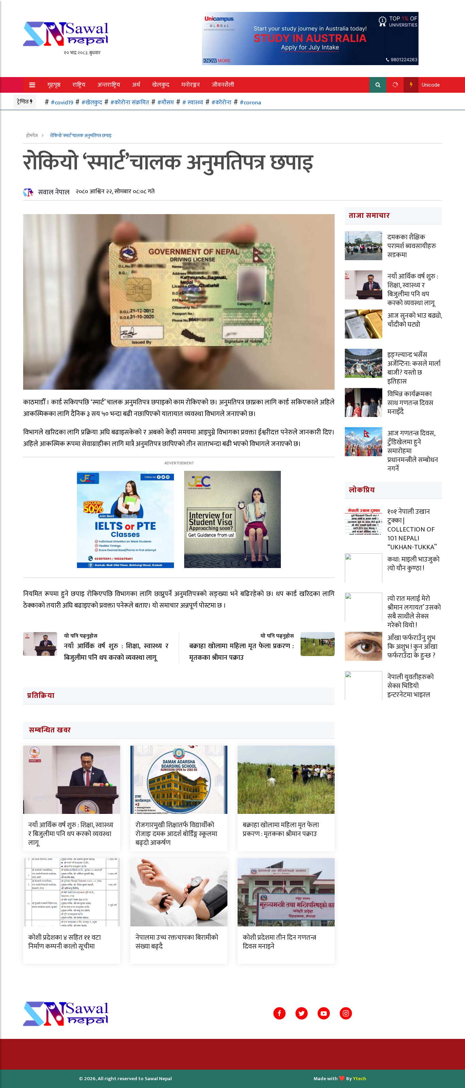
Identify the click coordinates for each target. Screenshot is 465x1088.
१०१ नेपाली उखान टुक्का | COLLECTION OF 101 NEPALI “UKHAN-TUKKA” (412, 529)
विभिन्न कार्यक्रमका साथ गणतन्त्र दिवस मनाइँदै (410, 403)
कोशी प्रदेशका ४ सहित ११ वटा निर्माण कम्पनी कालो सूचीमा (64, 942)
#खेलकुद (91, 102)
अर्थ (136, 85)
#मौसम (165, 102)
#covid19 (62, 102)
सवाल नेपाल (53, 192)
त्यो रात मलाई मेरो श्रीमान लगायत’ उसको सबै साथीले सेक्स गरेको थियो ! (414, 612)
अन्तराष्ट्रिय (108, 85)
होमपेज (32, 135)
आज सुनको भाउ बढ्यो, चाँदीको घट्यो (414, 320)
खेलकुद (161, 85)
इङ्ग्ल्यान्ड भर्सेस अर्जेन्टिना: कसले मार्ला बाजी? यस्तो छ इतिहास (413, 368)
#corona (250, 102)
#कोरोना (221, 102)
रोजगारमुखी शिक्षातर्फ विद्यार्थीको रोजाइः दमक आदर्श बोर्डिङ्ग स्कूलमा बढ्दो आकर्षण (176, 834)
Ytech (359, 1078)
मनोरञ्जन (190, 85)
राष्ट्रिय (79, 85)
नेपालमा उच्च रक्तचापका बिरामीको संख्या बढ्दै (176, 942)
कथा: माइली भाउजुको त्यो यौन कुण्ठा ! (413, 564)
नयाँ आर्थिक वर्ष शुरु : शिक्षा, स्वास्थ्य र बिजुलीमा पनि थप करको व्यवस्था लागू (70, 834)
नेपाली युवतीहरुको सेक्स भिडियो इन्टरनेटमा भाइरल (410, 686)
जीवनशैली (223, 85)
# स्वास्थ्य (192, 102)
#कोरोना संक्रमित (129, 102)
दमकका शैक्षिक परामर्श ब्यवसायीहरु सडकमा (411, 246)
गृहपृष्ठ (54, 85)
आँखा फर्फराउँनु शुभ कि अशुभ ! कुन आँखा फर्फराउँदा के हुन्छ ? (412, 646)
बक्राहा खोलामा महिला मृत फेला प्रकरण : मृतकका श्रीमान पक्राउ (281, 829)
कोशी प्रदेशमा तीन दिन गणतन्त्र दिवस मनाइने (279, 942)
